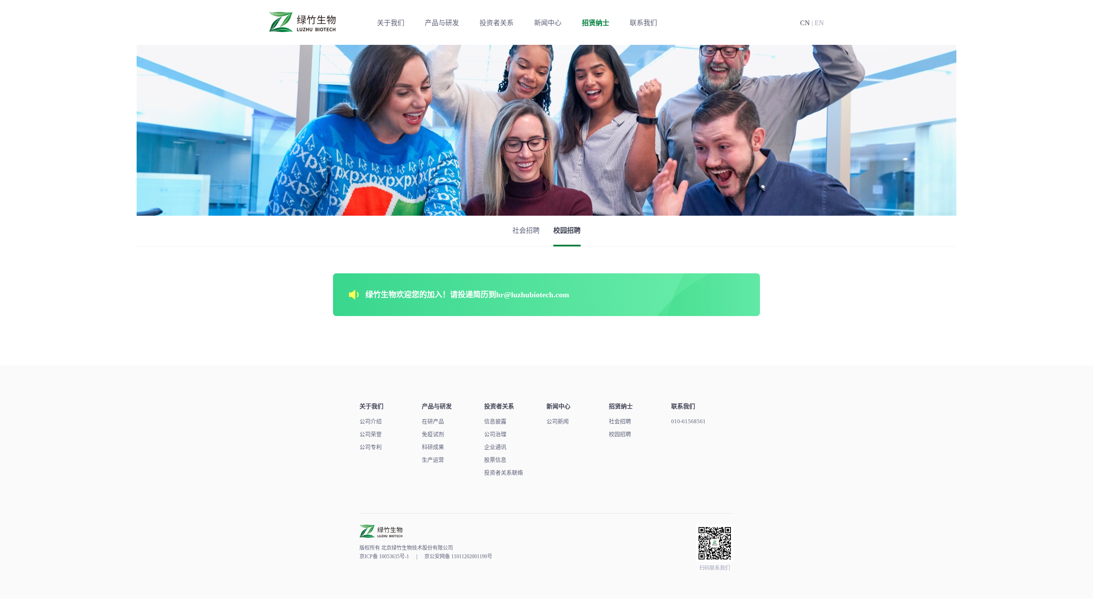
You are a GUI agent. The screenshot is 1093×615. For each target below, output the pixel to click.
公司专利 (370, 447)
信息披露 (495, 421)
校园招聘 (567, 230)
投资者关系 (496, 22)
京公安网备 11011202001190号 (458, 556)
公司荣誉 (370, 434)
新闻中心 (547, 22)
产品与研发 (442, 22)
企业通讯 (495, 447)
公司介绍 (370, 421)
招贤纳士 (595, 22)
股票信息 (495, 460)
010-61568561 (688, 421)
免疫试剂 (433, 434)
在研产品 (433, 421)
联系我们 (643, 22)
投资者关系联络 (503, 472)
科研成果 (433, 447)
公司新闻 (557, 421)
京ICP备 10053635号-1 (384, 556)
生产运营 (433, 460)
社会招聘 (526, 230)
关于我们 (390, 22)
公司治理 (495, 434)
